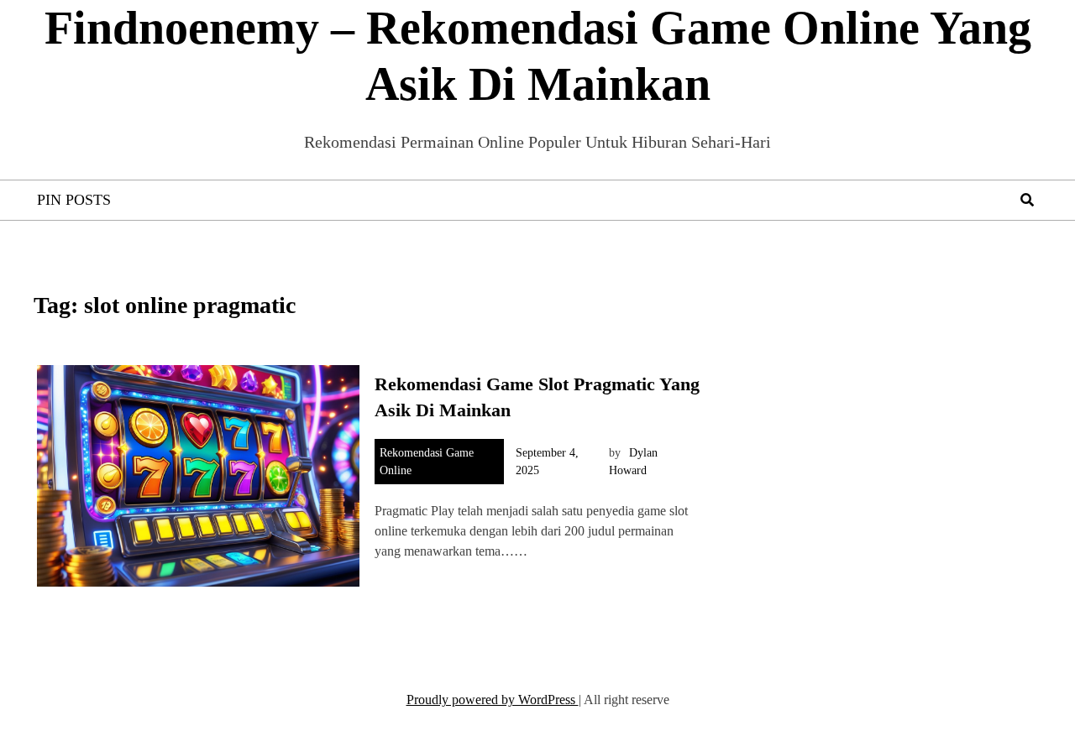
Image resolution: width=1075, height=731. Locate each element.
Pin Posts (74, 199)
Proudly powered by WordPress (492, 699)
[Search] (1027, 200)
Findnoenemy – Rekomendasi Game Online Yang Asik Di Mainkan (538, 56)
